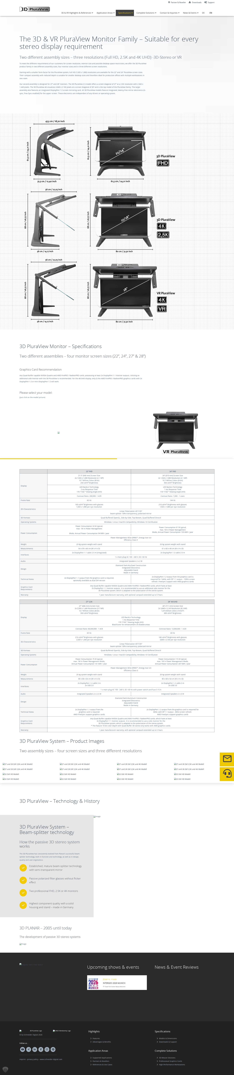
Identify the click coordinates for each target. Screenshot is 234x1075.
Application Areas (98, 1050)
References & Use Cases (102, 1064)
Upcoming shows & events (113, 967)
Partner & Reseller (178, 2)
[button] (5, 1069)
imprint (23, 1059)
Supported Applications (102, 1058)
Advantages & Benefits (102, 1042)
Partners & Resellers (101, 1061)
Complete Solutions (166, 1050)
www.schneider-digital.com (51, 1059)
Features (96, 1038)
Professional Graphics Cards (170, 1061)
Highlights (94, 1031)
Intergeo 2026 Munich (114, 983)
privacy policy (32, 1059)
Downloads (196, 2)
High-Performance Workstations (172, 1064)
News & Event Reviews (177, 967)
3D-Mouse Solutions (167, 1058)
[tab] (58, 433)
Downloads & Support (168, 1042)
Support (210, 2)
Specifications (162, 1031)
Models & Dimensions (168, 1038)
